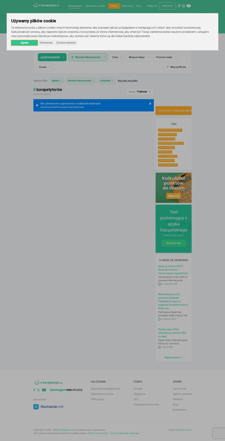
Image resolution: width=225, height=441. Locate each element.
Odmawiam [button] (46, 42)
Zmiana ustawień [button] (66, 42)
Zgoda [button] (24, 42)
